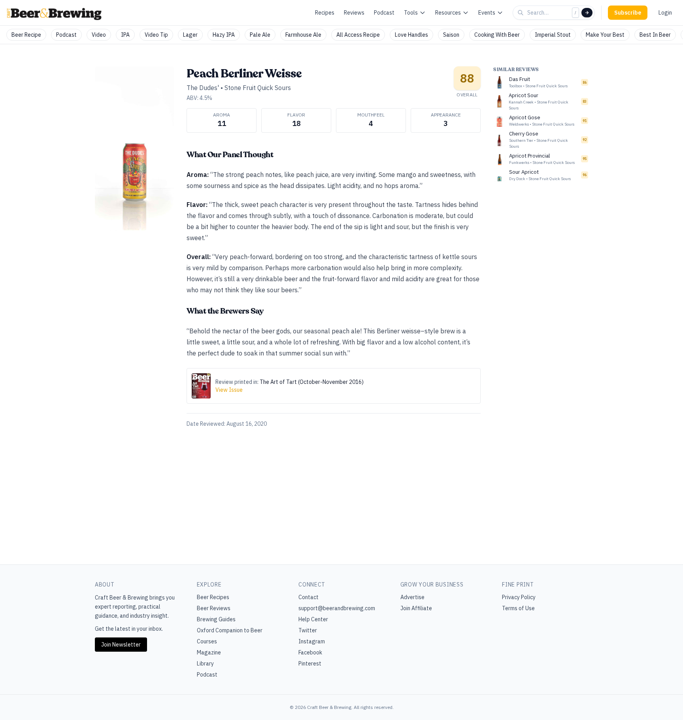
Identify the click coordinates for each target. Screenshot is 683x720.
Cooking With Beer (497, 34)
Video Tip (156, 34)
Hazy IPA (224, 34)
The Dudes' (203, 88)
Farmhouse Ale (303, 34)
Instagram (311, 641)
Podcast (384, 12)
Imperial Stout (553, 34)
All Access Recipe (358, 34)
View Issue (229, 389)
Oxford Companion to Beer (229, 630)
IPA (125, 34)
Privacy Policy (519, 597)
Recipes (324, 12)
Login (665, 12)
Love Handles (411, 34)
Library (205, 663)
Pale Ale (260, 34)
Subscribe (627, 12)
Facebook (310, 652)
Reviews (354, 12)
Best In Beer (655, 34)
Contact (308, 597)
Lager (190, 34)
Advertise (412, 597)
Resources (448, 12)
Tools (411, 12)
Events (486, 12)
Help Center (313, 619)
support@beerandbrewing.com (336, 608)
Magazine (209, 652)
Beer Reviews (213, 608)
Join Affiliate (416, 608)
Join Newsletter (121, 644)
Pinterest (309, 663)
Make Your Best (605, 34)
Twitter (307, 630)
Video (99, 34)
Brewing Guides (216, 619)
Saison (451, 34)
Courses (207, 641)
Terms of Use (518, 608)
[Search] (586, 12)
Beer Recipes (213, 597)
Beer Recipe (26, 34)
